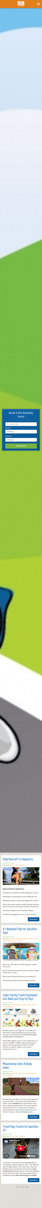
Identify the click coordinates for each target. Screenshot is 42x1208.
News (12, 865)
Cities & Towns (26, 1004)
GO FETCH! (21, 446)
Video (12, 1136)
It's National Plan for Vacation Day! (20, 931)
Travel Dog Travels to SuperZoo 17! (20, 1128)
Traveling (21, 865)
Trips (16, 865)
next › (23, 1187)
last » (27, 1187)
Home (21, 4)
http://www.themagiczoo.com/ (25, 1110)
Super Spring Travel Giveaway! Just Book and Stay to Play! (20, 997)
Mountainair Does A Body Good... (17, 1065)
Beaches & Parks (27, 938)
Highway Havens (15, 938)
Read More (33, 919)
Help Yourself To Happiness (18, 859)
